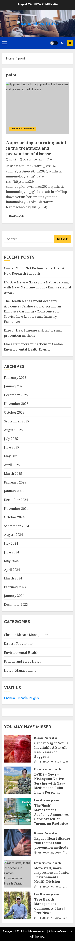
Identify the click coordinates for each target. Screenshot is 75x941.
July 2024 (11, 543)
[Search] (62, 43)
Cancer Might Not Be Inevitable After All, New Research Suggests (51, 750)
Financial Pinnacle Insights (21, 698)
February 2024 (15, 587)
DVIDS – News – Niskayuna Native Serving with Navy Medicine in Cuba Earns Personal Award (37, 287)
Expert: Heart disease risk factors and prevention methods (52, 843)
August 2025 (13, 430)
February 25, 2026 (49, 852)
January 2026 (14, 386)
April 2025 (12, 465)
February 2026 (15, 377)
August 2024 (13, 534)
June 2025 (11, 447)
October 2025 (14, 412)
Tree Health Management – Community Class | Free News (50, 906)
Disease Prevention (22, 128)
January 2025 (14, 491)
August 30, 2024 (33, 159)
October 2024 (14, 517)
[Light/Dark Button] (54, 43)
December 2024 (16, 500)
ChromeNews (58, 931)
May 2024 (11, 561)
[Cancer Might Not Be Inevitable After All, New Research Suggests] (17, 749)
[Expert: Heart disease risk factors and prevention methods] (17, 842)
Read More (16, 216)
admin (13, 159)
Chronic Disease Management (26, 635)
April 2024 (12, 569)
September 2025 (16, 421)
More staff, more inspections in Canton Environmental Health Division (52, 875)
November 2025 (16, 403)
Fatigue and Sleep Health (23, 661)
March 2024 (13, 578)
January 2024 (14, 595)
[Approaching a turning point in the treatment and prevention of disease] (37, 108)
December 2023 (16, 604)
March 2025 (13, 473)
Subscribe (70, 43)
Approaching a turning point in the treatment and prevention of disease (36, 148)
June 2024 (11, 552)
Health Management (20, 670)
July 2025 (11, 438)
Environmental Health (21, 652)
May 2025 (11, 456)
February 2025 (15, 482)
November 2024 (16, 508)
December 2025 (16, 395)
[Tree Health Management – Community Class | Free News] (17, 905)
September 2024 (16, 526)
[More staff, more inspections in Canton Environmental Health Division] (17, 874)
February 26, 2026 (49, 762)
